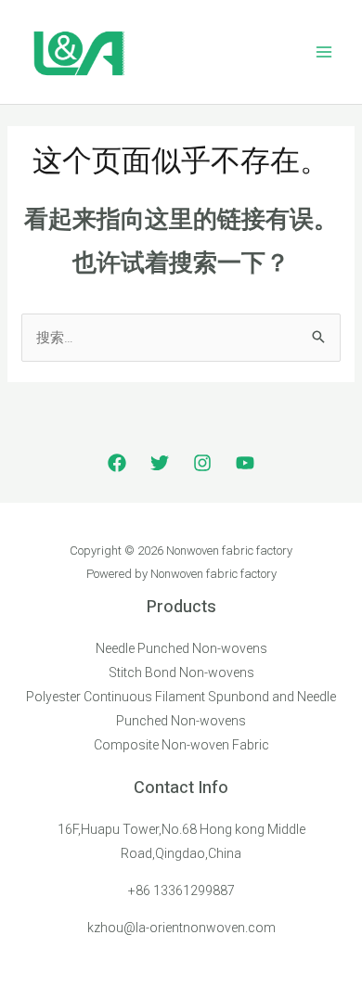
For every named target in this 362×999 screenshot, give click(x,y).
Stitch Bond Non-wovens (181, 672)
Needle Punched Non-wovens (181, 648)
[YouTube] (245, 463)
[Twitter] (159, 463)
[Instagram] (202, 463)
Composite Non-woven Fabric (181, 744)
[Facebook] (117, 463)
